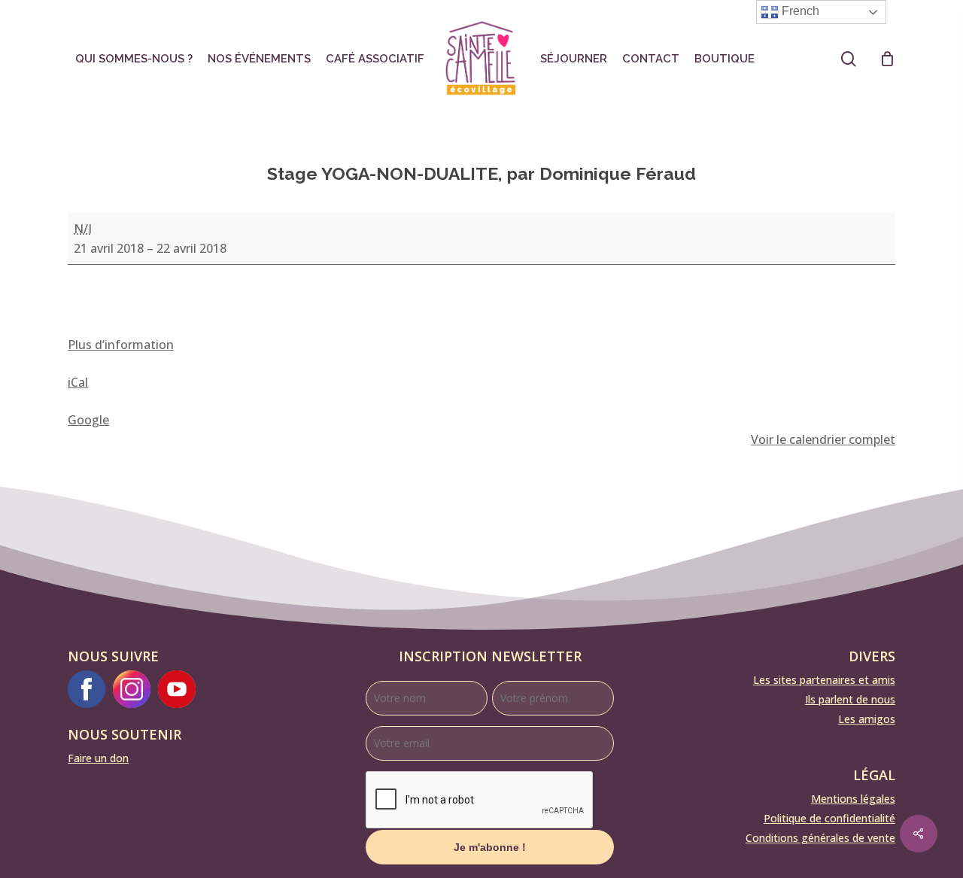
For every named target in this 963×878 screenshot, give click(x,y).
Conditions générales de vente (820, 838)
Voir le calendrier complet (823, 439)
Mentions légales (853, 798)
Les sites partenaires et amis (824, 680)
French (799, 11)
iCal (78, 382)
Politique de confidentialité (829, 818)
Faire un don (98, 758)
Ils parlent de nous (850, 699)
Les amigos (866, 719)
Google (88, 420)
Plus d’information (121, 344)
